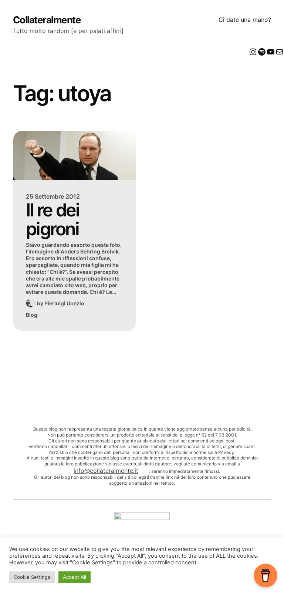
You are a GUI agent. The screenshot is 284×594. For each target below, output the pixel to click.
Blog (31, 315)
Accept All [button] (74, 577)
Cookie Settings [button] (32, 577)
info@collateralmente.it (106, 470)
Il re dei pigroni (52, 219)
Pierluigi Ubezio (64, 303)
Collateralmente (47, 20)
